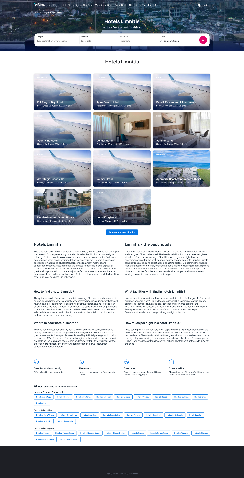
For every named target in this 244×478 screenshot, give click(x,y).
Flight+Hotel (59, 5)
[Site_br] (50, 454)
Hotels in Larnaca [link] (123, 397)
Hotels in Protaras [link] (83, 397)
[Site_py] (194, 454)
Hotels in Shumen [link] (201, 433)
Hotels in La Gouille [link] (43, 421)
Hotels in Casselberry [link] (68, 415)
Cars (117, 5)
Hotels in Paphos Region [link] (64, 433)
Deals (124, 5)
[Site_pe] (84, 454)
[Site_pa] (152, 454)
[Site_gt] (177, 454)
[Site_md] (109, 454)
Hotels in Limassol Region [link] (90, 433)
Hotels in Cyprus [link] (137, 433)
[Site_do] (143, 454)
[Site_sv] (160, 454)
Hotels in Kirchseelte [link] (175, 415)
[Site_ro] (58, 454)
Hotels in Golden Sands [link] (69, 439)
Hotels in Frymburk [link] (153, 415)
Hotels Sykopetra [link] (161, 397)
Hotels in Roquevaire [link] (65, 421)
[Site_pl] (75, 454)
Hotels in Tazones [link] (133, 415)
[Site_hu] (126, 454)
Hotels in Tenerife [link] (181, 433)
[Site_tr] (92, 454)
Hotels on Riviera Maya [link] (45, 439)
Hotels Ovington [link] (195, 415)
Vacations (100, 5)
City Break (88, 5)
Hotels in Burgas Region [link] (159, 433)
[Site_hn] (185, 454)
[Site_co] (135, 454)
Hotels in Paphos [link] (63, 397)
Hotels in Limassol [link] (103, 397)
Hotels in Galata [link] (142, 397)
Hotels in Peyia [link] (42, 403)
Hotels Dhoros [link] (200, 397)
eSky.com (37, 12)
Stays (110, 5)
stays (46, 12)
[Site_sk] (118, 454)
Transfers (147, 5)
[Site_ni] (168, 454)
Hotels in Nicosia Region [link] (115, 433)
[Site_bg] (67, 454)
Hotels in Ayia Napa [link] (43, 397)
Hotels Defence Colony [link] (112, 415)
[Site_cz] (101, 454)
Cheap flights (74, 5)
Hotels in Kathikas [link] (181, 397)
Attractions (134, 5)
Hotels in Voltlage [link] (90, 415)
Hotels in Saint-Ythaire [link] (45, 415)
